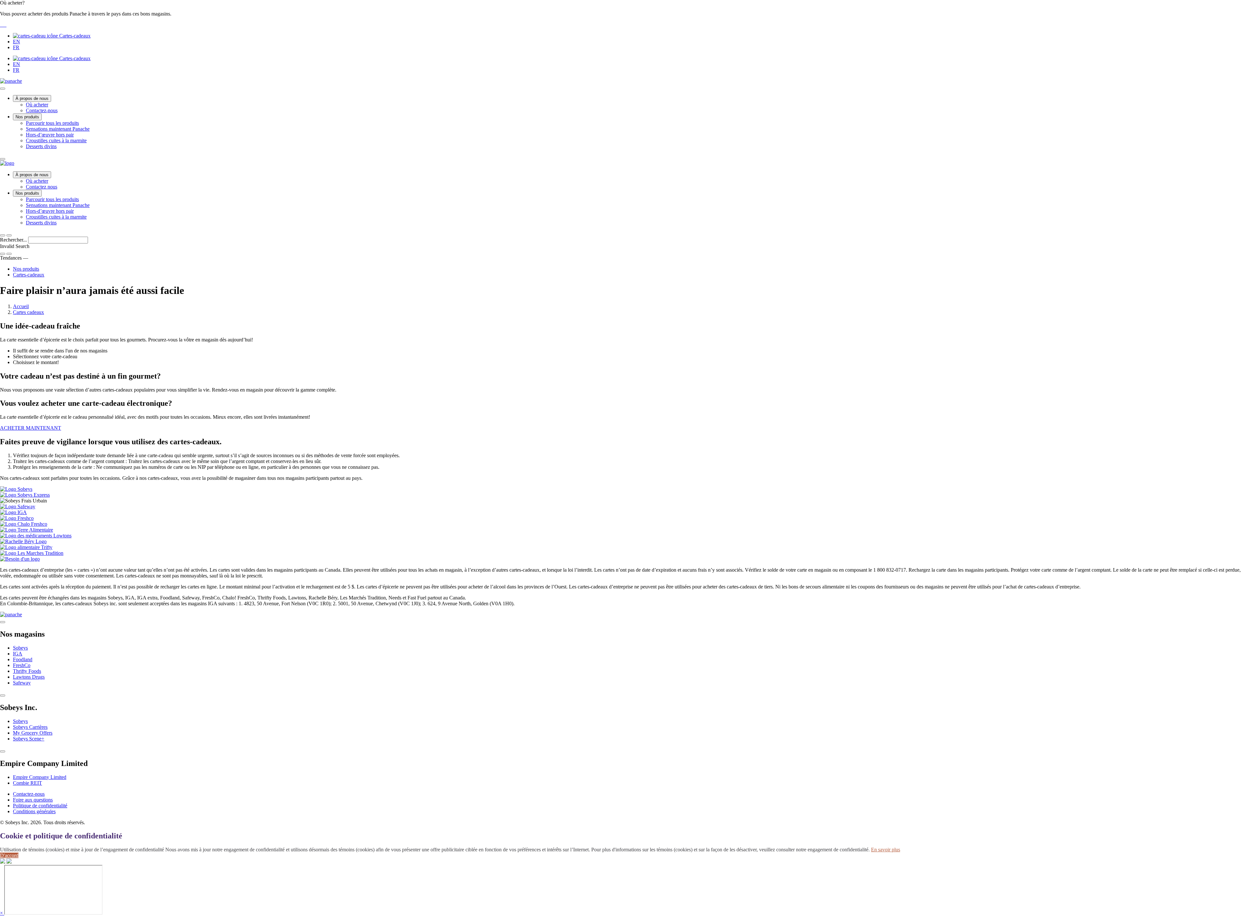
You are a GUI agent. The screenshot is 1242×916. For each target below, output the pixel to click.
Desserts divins (41, 146)
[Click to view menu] (2, 622)
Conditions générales (34, 811)
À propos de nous (32, 98)
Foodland (22, 659)
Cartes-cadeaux (74, 35)
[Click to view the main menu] (2, 235)
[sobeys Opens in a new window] (2, 24)
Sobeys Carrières (30, 727)
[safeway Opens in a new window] (3, 24)
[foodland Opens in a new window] (5, 24)
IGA (17, 653)
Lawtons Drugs (29, 677)
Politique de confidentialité (40, 805)
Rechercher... (14, 239)
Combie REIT (27, 783)
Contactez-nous (42, 110)
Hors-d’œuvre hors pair (50, 134)
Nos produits (27, 116)
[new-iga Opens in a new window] (4, 24)
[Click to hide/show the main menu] (2, 89)
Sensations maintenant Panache (58, 129)
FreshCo (21, 665)
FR (16, 47)
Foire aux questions (33, 800)
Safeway (22, 682)
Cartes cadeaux (28, 312)
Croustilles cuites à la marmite (56, 140)
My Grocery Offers (32, 733)
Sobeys (20, 648)
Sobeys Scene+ (28, 738)
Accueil (21, 306)
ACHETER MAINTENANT (30, 428)
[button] (621, 14)
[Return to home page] (7, 163)
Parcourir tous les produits (52, 123)
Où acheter (37, 104)
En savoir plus (885, 849)
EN (16, 41)
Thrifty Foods (27, 671)
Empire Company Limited (39, 777)
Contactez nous (41, 186)
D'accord (9, 855)
